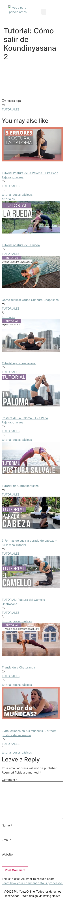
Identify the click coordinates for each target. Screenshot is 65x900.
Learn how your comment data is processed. (32, 883)
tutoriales (8, 199)
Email (7, 839)
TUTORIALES (11, 109)
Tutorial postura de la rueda (21, 245)
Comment (10, 779)
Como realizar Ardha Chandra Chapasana (30, 300)
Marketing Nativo (49, 895)
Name (7, 825)
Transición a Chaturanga (18, 667)
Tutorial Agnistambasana (19, 363)
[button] (43, 12)
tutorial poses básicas (17, 194)
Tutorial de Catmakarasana (20, 486)
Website (7, 854)
